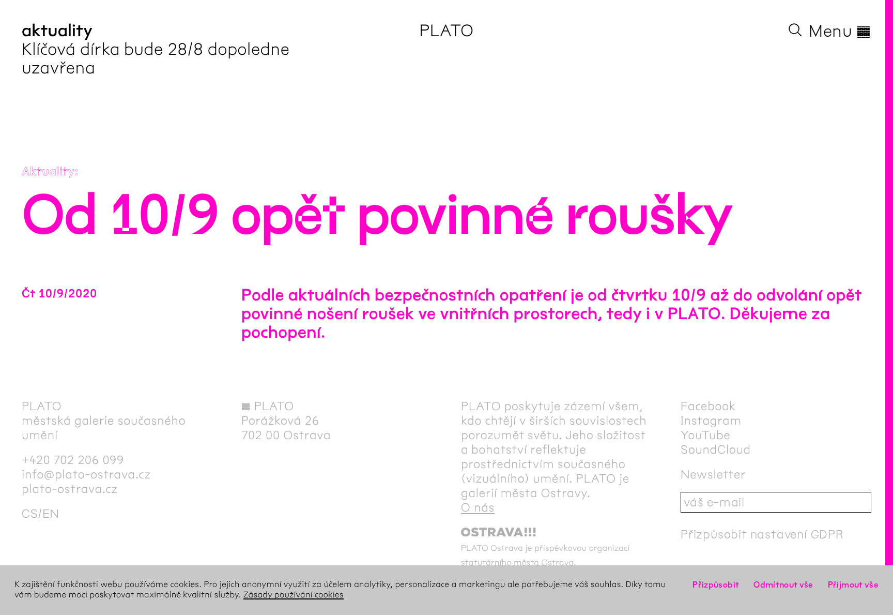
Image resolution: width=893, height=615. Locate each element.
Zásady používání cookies (293, 595)
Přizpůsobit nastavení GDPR (762, 534)
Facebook (708, 406)
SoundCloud (716, 449)
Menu (840, 31)
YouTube (706, 435)
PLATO (446, 31)
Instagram (711, 420)
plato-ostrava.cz (70, 489)
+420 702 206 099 (73, 460)
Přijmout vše (853, 584)
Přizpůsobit (715, 584)
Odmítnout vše (783, 584)
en (50, 513)
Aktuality (48, 172)
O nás (478, 507)
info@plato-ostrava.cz (86, 474)
